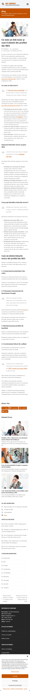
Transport (6, 587)
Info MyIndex (6, 50)
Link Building (15, 49)
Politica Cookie (6, 688)
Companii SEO (5, 652)
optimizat (20, 117)
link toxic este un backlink (16, 90)
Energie (6, 565)
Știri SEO (19, 50)
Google (25, 309)
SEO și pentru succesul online (17, 368)
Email (5, 515)
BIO (5, 561)
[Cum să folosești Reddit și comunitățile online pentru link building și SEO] (15, 481)
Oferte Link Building (7, 649)
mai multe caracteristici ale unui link (11, 105)
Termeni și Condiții (6, 634)
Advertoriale (7, 558)
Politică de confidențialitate (17, 688)
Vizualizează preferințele (15, 685)
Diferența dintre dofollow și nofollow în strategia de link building (7, 598)
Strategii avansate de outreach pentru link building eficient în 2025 (21, 598)
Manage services (15, 671)
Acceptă (15, 676)
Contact (25, 688)
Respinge (15, 680)
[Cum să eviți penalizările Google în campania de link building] (15, 455)
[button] (27, 656)
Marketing (6, 576)
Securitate (6, 580)
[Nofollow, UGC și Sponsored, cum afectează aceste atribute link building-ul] (15, 428)
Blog (10, 13)
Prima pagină (5, 13)
